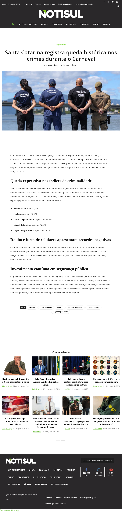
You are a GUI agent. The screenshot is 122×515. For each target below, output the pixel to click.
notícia (59, 307)
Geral (67, 428)
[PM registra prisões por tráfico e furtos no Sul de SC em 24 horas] (15, 405)
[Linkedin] (64, 137)
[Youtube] (118, 6)
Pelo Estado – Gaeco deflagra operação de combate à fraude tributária (76, 421)
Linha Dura (7, 386)
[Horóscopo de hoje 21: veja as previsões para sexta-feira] (106, 365)
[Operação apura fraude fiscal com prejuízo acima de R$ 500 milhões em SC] (106, 405)
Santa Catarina (93, 307)
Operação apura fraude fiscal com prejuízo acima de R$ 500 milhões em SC (106, 421)
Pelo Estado (37, 389)
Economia (37, 431)
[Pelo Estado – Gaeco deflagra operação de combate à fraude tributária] (76, 405)
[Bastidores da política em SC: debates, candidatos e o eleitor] (15, 365)
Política (67, 389)
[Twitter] (117, 2)
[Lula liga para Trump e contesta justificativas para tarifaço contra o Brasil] (76, 365)
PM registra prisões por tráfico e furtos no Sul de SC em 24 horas (16, 421)
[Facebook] (104, 2)
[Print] (78, 137)
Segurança (61, 44)
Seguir (99, 469)
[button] (13, 24)
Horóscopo (97, 386)
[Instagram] (108, 2)
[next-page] (63, 439)
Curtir (86, 469)
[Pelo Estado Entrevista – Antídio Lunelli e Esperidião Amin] (46, 365)
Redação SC (53, 65)
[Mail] (112, 2)
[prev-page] (58, 439)
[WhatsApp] (58, 137)
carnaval (32, 307)
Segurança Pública (61, 312)
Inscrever (111, 469)
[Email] (71, 137)
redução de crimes (75, 307)
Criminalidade (46, 307)
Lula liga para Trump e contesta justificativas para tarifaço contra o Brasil (76, 382)
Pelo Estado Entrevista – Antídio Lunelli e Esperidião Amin (46, 382)
